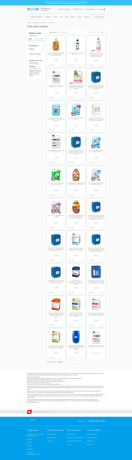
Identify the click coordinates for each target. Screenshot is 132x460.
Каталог (36, 17)
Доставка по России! (35, 60)
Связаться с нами (52, 434)
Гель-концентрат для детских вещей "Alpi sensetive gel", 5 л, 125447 (96, 183)
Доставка (48, 17)
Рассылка (90, 444)
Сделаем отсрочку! (35, 70)
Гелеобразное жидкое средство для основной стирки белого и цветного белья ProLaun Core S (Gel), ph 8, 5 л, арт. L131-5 (76, 152)
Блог (61, 17)
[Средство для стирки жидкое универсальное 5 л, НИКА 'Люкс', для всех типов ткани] (56, 109)
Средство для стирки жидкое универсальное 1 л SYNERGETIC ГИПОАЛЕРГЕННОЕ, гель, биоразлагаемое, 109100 (96, 54)
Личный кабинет (90, 9)
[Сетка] (102, 32)
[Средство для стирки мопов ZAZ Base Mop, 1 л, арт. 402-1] (76, 44)
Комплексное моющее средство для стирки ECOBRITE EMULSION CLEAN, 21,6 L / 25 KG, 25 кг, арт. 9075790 (96, 314)
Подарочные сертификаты (75, 437)
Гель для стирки (50, 22)
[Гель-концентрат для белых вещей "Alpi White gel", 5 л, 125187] (96, 142)
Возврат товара (51, 437)
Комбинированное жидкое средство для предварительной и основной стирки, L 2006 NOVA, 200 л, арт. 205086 (76, 347)
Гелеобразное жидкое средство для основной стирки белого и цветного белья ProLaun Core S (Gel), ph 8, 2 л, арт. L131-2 (96, 87)
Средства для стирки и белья (39, 22)
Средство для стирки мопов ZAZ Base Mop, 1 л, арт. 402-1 (76, 53)
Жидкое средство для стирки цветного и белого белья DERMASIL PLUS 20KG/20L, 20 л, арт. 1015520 (56, 347)
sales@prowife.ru (82, 421)
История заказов (92, 437)
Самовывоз (32, 66)
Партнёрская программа (74, 441)
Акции (80, 17)
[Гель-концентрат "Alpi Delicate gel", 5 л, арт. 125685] (56, 207)
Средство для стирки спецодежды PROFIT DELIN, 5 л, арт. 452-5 (56, 86)
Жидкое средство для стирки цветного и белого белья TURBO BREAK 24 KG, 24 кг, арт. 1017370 (76, 249)
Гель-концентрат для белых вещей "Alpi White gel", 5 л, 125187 (96, 151)
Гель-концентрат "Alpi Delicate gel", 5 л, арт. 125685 (56, 216)
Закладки (90, 441)
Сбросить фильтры (35, 54)
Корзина (102, 9)
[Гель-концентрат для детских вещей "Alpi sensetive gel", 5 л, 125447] (96, 174)
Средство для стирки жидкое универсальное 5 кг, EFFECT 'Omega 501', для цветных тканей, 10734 (96, 119)
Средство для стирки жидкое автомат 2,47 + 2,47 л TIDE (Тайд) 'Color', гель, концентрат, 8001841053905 (76, 216)
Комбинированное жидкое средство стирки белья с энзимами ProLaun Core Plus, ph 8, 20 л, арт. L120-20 (56, 281)
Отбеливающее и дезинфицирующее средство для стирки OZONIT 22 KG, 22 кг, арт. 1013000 (76, 282)
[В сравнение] (60, 65)
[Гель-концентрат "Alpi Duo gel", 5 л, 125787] (76, 109)
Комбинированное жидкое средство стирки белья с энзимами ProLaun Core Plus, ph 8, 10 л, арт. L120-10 (56, 249)
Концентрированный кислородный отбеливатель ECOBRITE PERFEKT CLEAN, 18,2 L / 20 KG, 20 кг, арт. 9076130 (56, 314)
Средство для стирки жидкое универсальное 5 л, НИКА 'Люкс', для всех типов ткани (56, 119)
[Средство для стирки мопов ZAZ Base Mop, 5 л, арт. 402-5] (56, 142)
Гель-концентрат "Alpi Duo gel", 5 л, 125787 (76, 118)
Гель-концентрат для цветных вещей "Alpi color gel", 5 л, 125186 (56, 183)
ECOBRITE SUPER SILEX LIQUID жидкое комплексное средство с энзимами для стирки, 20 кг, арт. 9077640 (76, 314)
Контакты (86, 17)
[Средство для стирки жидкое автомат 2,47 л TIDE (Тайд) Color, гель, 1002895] (76, 174)
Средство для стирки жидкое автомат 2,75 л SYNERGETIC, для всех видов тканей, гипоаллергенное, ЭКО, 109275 (76, 87)
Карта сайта (50, 441)
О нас (66, 17)
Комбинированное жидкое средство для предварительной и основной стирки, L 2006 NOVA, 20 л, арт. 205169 (96, 281)
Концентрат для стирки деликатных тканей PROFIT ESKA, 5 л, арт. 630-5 (96, 346)
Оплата (55, 17)
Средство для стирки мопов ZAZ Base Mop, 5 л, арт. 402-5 (56, 151)
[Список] (100, 32)
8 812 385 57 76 (46, 9)
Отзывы (73, 17)
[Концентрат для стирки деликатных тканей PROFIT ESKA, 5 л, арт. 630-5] (96, 337)
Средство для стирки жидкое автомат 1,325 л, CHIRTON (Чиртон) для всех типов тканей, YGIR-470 (56, 54)
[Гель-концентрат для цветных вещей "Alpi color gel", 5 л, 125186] (56, 174)
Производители (71, 434)
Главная (28, 22)
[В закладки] (62, 65)
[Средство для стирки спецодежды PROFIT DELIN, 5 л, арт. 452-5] (56, 77)
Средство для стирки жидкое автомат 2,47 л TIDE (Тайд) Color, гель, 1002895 (76, 183)
